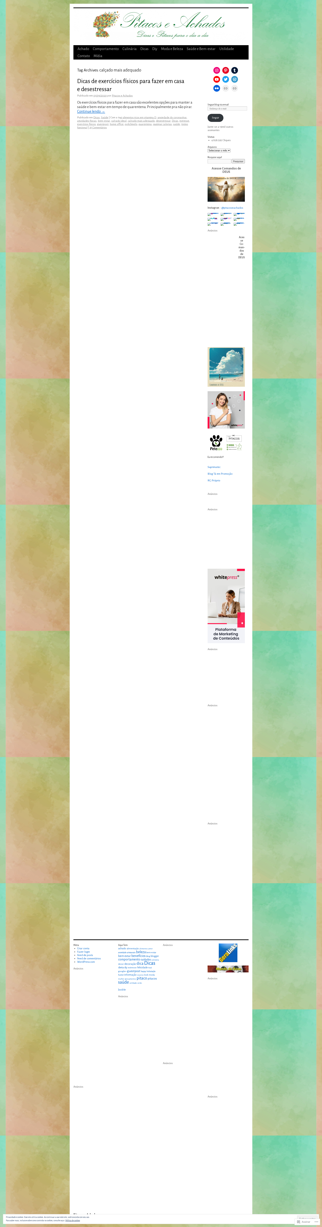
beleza (141, 952)
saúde (176, 124)
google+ (122, 971)
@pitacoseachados (232, 207)
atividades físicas (87, 120)
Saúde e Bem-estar (201, 49)
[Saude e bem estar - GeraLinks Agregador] (228, 952)
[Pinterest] (225, 70)
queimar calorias (162, 124)
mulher (121, 979)
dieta (121, 967)
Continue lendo (91, 111)
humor (121, 975)
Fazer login (83, 951)
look (146, 975)
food (150, 968)
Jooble (122, 989)
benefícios (138, 956)
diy (125, 967)
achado (122, 948)
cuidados (146, 959)
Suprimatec (214, 467)
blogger (155, 956)
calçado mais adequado (141, 120)
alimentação (133, 948)
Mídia (98, 56)
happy (143, 971)
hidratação (151, 971)
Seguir (215, 117)
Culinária (129, 49)
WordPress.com (86, 961)
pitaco (142, 978)
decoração (130, 964)
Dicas (144, 49)
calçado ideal (119, 120)
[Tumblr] (234, 70)
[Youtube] (216, 79)
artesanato (131, 952)
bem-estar (104, 120)
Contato (84, 56)
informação (130, 975)
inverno (140, 975)
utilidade (133, 983)
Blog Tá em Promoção (220, 473)
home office (117, 124)
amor (150, 949)
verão (139, 983)
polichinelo (131, 124)
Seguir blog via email (218, 104)
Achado (83, 49)
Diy (154, 49)
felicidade (142, 967)
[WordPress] (234, 79)
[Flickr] (216, 88)
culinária (155, 960)
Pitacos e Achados (122, 95)
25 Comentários (98, 127)
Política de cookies (72, 1220)
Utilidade (226, 49)
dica (140, 963)
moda (152, 975)
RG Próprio (214, 480)
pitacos (152, 978)
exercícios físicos (86, 124)
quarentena (145, 124)
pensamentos (130, 979)
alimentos (143, 949)
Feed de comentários (89, 958)
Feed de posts (85, 955)
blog (148, 956)
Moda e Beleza (172, 49)
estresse (184, 120)
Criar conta (83, 948)
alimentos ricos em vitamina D (139, 117)
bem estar (124, 955)
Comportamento (106, 49)
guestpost (102, 124)
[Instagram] (216, 70)
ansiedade (122, 952)
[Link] (225, 88)
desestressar (163, 120)
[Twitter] (225, 79)
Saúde (104, 117)
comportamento (129, 959)
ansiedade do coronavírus (172, 117)
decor (121, 964)
